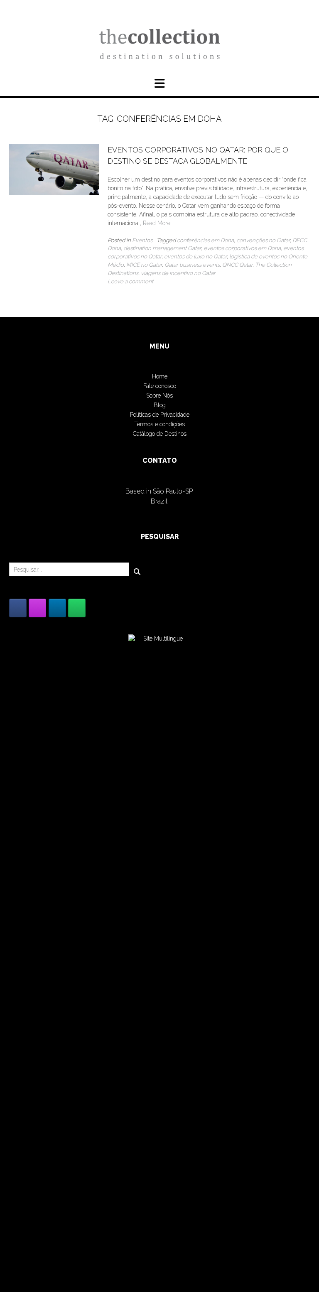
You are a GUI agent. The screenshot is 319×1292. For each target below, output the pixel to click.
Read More (156, 223)
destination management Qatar (162, 248)
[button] (159, 83)
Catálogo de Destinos (159, 433)
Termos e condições (159, 424)
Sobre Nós (159, 395)
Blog (160, 405)
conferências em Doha (205, 240)
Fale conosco (159, 386)
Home (159, 376)
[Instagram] (37, 608)
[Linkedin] (57, 608)
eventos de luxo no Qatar (195, 256)
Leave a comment (130, 281)
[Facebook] (18, 608)
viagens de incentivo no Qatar (178, 273)
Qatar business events (192, 264)
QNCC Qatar (237, 264)
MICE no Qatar (144, 264)
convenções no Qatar (263, 240)
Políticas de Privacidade (159, 414)
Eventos (142, 240)
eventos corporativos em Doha (242, 248)
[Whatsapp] (77, 608)
